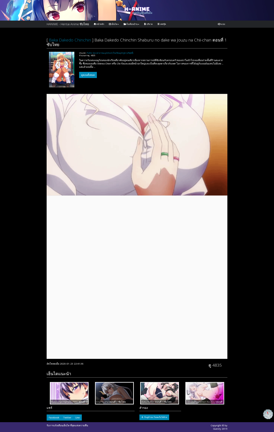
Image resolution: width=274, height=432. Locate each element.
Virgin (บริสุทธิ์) (127, 53)
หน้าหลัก (100, 24)
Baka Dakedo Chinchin (70, 40)
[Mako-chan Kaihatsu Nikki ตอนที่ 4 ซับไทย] (69, 393)
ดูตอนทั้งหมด (88, 74)
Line (77, 417)
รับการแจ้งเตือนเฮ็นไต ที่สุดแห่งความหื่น (67, 425)
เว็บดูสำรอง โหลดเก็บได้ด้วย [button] (155, 417)
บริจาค (149, 24)
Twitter (67, 417)
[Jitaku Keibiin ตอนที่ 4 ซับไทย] (159, 393)
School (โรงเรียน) (113, 53)
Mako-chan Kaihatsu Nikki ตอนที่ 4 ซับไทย (69, 401)
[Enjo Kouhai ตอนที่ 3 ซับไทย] (114, 393)
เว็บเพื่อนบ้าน (132, 24)
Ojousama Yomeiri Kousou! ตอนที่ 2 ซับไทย (205, 401)
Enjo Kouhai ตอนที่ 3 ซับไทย (111, 401)
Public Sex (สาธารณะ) (96, 53)
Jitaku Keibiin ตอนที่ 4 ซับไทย (156, 401)
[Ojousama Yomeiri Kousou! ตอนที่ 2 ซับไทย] (204, 393)
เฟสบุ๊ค (163, 24)
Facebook (54, 417)
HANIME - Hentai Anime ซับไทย (68, 24)
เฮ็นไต (114, 24)
